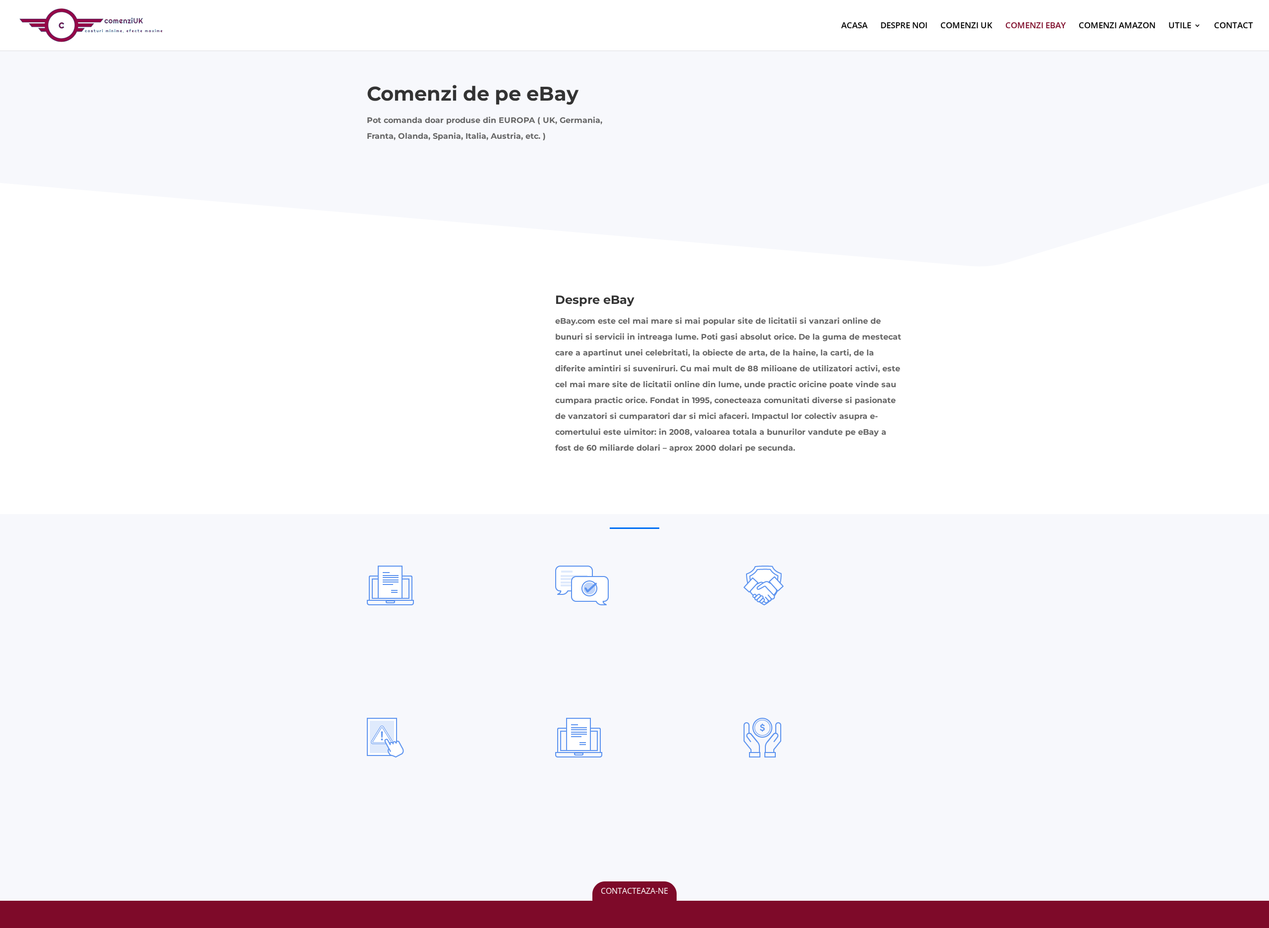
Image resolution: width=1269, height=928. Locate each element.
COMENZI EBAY (1035, 26)
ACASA (854, 26)
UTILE (1179, 26)
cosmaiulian (409, 841)
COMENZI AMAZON (1117, 26)
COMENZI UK (966, 26)
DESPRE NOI (903, 26)
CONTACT (1233, 26)
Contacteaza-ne (634, 890)
